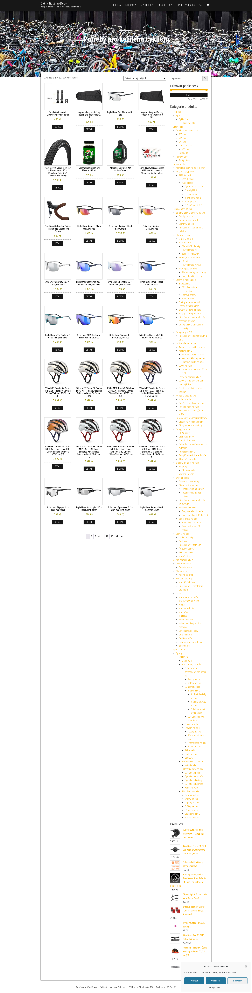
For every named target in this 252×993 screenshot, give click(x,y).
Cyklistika (183, 119)
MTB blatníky (185, 242)
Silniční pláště (191, 194)
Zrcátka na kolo (192, 817)
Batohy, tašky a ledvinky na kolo (190, 212)
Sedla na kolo (191, 754)
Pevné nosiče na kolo (189, 406)
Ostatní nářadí (185, 634)
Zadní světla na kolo (188, 518)
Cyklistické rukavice (194, 783)
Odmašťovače (185, 567)
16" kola (182, 134)
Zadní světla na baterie (192, 522)
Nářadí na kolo (191, 765)
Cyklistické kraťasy (193, 780)
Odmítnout (215, 980)
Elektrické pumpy (187, 440)
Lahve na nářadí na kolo (190, 377)
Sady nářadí (184, 645)
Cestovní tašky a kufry (189, 220)
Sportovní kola (186, 5)
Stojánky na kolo (189, 470)
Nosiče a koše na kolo (186, 395)
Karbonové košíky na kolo (193, 358)
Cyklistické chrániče (194, 776)
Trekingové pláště (193, 197)
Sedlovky (189, 757)
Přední (185, 261)
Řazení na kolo (194, 746)
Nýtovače (183, 627)
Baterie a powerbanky (189, 481)
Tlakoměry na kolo (187, 459)
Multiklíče (183, 616)
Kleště (181, 604)
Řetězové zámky (186, 548)
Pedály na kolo (194, 679)
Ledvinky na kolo (186, 223)
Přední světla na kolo (188, 485)
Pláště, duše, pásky (185, 171)
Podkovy (183, 541)
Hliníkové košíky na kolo (193, 354)
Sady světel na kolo (188, 507)
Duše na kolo (191, 668)
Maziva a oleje (182, 571)
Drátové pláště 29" (193, 205)
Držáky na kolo (191, 806)
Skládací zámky (186, 552)
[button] (246, 966)
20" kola (182, 138)
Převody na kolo (192, 727)
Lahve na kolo (185, 365)
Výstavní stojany (186, 474)
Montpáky (183, 612)
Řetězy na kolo (194, 683)
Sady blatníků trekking (192, 276)
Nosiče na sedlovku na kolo (191, 403)
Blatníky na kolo (183, 235)
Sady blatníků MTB (190, 250)
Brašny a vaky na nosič (189, 302)
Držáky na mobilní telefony (191, 421)
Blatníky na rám (186, 238)
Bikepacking (184, 283)
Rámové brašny (189, 295)
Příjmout (194, 980)
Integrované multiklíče (189, 601)
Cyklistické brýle (192, 772)
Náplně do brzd (186, 574)
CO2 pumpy (184, 433)
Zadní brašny (188, 298)
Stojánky (183, 466)
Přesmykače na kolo (197, 743)
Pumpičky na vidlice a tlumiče (192, 455)
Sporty (179, 653)
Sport (178, 115)
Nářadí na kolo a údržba (193, 761)
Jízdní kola (147, 5)
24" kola (182, 141)
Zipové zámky (185, 556)
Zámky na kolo (182, 533)
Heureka (177, 111)
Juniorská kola (185, 145)
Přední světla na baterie (193, 489)
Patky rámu (184, 160)
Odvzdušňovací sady (188, 630)
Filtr (188, 94)
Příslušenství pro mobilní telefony (191, 418)
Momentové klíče (187, 608)
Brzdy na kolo (194, 690)
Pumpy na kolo (183, 429)
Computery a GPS (184, 332)
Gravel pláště (191, 190)
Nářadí (179, 593)
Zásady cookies (214, 987)
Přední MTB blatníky (191, 246)
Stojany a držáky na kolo (187, 462)
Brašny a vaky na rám (189, 306)
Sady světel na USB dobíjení (195, 515)
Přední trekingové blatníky (194, 272)
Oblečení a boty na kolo (192, 769)
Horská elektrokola (124, 5)
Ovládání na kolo (192, 686)
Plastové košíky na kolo (193, 362)
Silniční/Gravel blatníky (189, 257)
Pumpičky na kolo (187, 451)
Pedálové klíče (185, 638)
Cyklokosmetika (183, 563)
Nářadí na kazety (187, 619)
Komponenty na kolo (191, 664)
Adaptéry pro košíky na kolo (192, 347)
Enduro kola (165, 5)
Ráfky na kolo (191, 750)
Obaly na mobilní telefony (190, 425)
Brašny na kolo (191, 799)
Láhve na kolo (191, 810)
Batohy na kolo (186, 216)
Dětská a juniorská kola (187, 130)
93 (112, 536)
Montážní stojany (184, 578)
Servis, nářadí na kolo (183, 560)
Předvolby (237, 980)
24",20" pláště (188, 179)
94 (117, 536)
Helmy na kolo (191, 787)
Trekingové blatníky (188, 268)
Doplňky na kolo (192, 802)
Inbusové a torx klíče (188, 597)
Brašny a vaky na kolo (186, 279)
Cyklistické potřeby (54, 3)
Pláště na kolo (188, 123)
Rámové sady (182, 156)
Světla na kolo (182, 477)
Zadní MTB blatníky (190, 253)
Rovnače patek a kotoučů (190, 642)
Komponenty (179, 164)
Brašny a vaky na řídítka (190, 309)
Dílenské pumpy (186, 436)
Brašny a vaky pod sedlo (190, 313)
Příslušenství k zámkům (190, 545)
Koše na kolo (185, 399)
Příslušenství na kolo (182, 209)
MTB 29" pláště (189, 201)
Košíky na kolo (185, 350)
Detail (58, 126)
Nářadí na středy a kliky (190, 623)
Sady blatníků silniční (191, 265)
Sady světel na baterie (192, 511)
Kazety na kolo (194, 731)
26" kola (185, 149)
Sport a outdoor (180, 649)
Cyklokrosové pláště (194, 186)
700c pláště (187, 182)
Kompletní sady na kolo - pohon (190, 167)
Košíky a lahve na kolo (186, 343)
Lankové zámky (186, 537)
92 (107, 536)
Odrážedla (183, 153)
